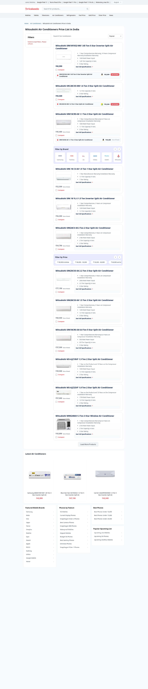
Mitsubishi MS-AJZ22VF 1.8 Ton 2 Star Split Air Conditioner (84, 387)
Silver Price (102, 15)
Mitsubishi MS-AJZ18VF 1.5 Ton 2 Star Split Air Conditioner (84, 359)
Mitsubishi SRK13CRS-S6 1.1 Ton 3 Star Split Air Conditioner (85, 114)
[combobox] (66, 9)
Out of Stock (115, 140)
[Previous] (25, 480)
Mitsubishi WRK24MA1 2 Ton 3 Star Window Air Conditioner (85, 415)
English (116, 2)
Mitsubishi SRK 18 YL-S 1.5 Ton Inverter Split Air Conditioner (85, 198)
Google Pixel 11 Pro (69, 2)
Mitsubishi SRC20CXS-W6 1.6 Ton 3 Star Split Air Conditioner (85, 86)
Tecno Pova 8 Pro (55, 2)
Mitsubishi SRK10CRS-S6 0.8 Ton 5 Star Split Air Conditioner (85, 329)
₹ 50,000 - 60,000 (99, 262)
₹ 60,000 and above (117, 262)
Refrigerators (71, 15)
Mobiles (28, 15)
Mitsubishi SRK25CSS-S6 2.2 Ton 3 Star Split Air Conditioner (84, 270)
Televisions (45, 15)
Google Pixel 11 (42, 2)
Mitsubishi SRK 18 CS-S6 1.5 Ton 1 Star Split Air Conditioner (84, 169)
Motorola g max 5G (102, 2)
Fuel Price (82, 15)
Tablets (36, 15)
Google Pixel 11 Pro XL (86, 2)
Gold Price (92, 15)
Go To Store (115, 74)
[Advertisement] (108, 8)
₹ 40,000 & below (63, 262)
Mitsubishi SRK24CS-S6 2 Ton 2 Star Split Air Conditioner (83, 228)
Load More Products (88, 444)
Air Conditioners (57, 15)
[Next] (122, 480)
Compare (61, 70)
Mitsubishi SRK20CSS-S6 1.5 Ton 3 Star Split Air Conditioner (84, 300)
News (111, 15)
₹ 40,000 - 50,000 (81, 262)
